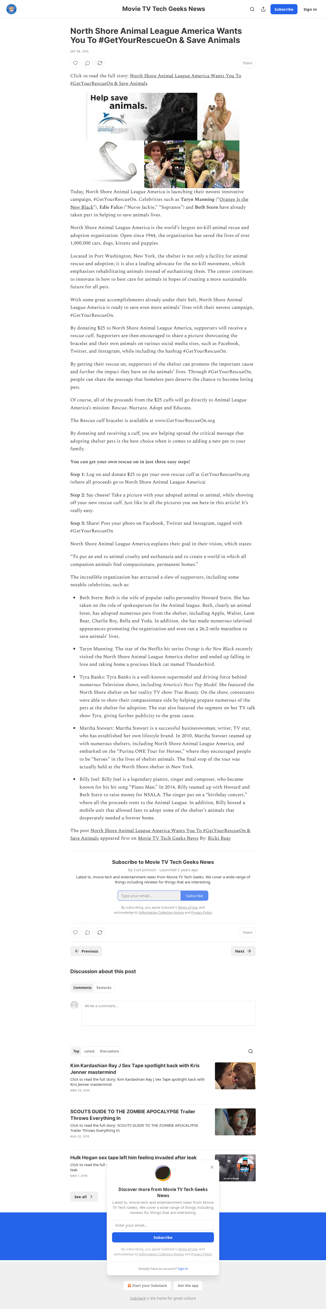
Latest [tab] (89, 1051)
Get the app (188, 1285)
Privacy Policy (201, 1254)
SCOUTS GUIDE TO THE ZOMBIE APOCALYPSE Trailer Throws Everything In (132, 1115)
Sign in (310, 9)
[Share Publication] (263, 9)
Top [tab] (76, 1051)
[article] (163, 1081)
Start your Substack (149, 1285)
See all (80, 1196)
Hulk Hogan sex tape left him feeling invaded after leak (133, 1158)
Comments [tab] (82, 987)
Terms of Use (187, 1249)
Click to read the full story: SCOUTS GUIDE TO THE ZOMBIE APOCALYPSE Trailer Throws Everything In (134, 1128)
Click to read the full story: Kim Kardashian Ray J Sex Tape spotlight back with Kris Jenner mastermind (137, 1082)
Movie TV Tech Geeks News (168, 838)
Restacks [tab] (104, 987)
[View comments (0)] (88, 63)
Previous (90, 951)
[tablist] (92, 988)
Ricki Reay (219, 838)
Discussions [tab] (109, 1051)
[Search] (252, 9)
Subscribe (284, 9)
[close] (212, 1167)
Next (239, 951)
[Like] (75, 63)
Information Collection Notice (161, 1254)
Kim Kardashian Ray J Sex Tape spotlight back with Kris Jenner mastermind (135, 1069)
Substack (137, 1298)
